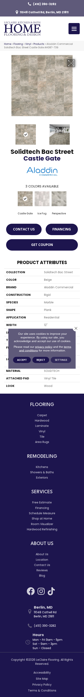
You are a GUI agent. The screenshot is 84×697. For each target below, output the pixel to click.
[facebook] (31, 591)
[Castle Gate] (25, 198)
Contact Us (24, 229)
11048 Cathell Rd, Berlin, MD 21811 (44, 12)
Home (7, 44)
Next (78, 132)
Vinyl (28, 44)
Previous (6, 132)
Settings (61, 359)
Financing (61, 229)
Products (38, 44)
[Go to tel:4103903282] (44, 626)
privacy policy (43, 346)
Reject (40, 359)
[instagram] (41, 591)
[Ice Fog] (42, 198)
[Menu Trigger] (74, 28)
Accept (22, 359)
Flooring (18, 44)
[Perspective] (59, 198)
